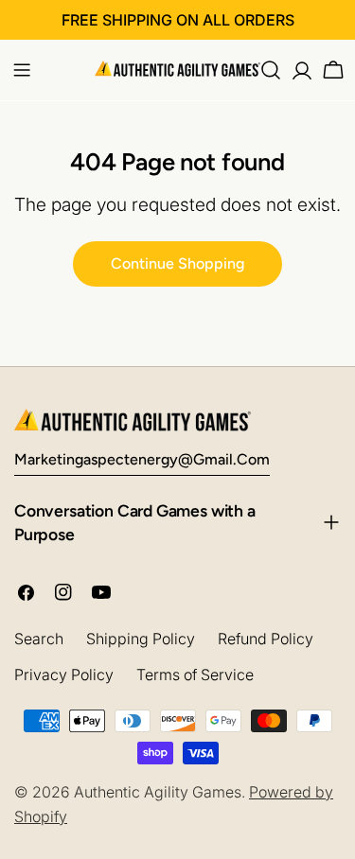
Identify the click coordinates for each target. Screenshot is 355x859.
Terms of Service (195, 674)
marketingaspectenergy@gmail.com (142, 459)
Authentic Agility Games (157, 791)
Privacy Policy (64, 674)
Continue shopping (177, 263)
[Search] (271, 70)
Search (38, 638)
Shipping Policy (140, 638)
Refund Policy (265, 638)
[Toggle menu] (22, 70)
